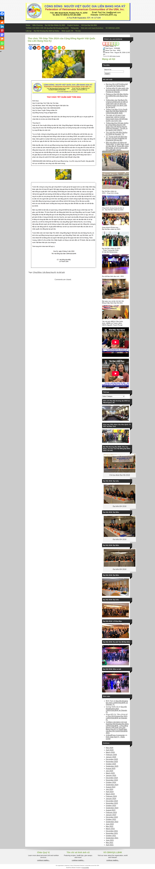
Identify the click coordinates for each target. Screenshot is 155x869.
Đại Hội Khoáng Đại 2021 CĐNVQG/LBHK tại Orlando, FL (117, 702)
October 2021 (111, 836)
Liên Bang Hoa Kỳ (49, 272)
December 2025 (112, 759)
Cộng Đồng (37, 272)
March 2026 (110, 752)
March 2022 (110, 829)
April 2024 (110, 792)
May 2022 (109, 826)
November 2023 (112, 803)
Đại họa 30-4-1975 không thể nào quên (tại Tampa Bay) (117, 85)
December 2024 (112, 778)
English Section (73, 25)
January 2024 (111, 799)
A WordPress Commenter (115, 735)
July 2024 (109, 789)
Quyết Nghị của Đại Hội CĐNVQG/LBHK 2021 (117, 731)
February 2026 (111, 755)
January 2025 (111, 775)
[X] (34, 48)
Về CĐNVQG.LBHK (113, 28)
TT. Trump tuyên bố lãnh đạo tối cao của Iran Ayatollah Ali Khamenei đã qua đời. (116, 138)
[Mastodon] (51, 48)
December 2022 (112, 817)
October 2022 (111, 819)
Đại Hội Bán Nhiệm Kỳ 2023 (55, 25)
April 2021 (110, 845)
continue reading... (43, 860)
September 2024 (112, 785)
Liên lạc (29, 31)
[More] (63, 48)
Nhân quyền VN (67, 31)
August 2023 (110, 810)
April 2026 (110, 750)
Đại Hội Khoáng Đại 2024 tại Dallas (46, 31)
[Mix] (55, 48)
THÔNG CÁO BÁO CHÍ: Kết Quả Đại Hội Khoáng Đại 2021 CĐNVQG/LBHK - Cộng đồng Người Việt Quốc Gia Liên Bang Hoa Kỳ (117, 725)
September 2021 (112, 838)
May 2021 (109, 842)
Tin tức (78, 31)
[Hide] (1, 51)
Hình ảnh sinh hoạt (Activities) (92, 28)
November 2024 (112, 780)
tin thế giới (61, 272)
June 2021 (110, 840)
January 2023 (111, 815)
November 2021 (112, 833)
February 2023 (111, 812)
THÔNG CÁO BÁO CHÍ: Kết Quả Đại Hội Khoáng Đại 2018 (47, 28)
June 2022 (110, 824)
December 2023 (112, 801)
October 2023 (111, 805)
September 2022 (112, 822)
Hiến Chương (37, 25)
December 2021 (112, 831)
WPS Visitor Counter (115, 56)
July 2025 (109, 771)
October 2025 (111, 764)
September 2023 (112, 808)
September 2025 (112, 766)
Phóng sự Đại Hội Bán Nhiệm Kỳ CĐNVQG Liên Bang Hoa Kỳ (117, 96)
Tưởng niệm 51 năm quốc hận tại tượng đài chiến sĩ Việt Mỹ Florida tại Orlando (117, 90)
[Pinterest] (47, 48)
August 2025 (110, 768)
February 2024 (111, 796)
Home (28, 25)
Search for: (108, 69)
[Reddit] (39, 48)
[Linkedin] (43, 48)
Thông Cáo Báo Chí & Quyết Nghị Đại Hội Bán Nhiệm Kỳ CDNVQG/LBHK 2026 (116, 111)
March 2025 (110, 773)
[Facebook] (30, 48)
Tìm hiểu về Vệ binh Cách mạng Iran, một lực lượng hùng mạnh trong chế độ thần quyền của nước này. (117, 118)
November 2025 (112, 761)
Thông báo (75, 28)
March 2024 (110, 794)
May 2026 (109, 748)
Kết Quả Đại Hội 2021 (89, 25)
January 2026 (111, 757)
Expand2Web (85, 867)
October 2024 (111, 782)
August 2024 (110, 787)
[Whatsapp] (59, 48)
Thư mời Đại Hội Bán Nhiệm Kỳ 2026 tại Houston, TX (116, 133)
